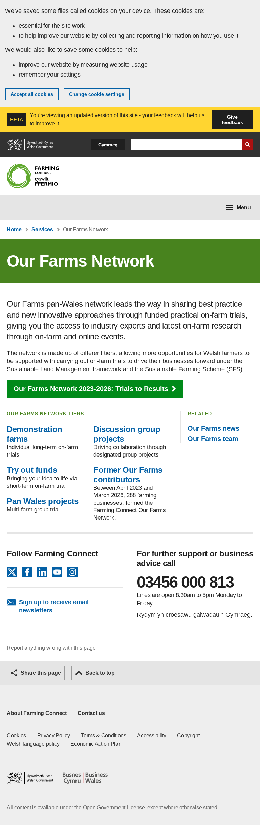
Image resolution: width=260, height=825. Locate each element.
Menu (244, 207)
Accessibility (151, 735)
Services (42, 229)
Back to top (100, 673)
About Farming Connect (37, 713)
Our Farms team (213, 438)
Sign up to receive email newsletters (54, 606)
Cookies (16, 735)
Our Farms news (213, 428)
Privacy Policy (53, 735)
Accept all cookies (31, 94)
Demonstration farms (34, 434)
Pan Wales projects (43, 501)
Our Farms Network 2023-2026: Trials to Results (91, 389)
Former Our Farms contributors (127, 474)
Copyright (188, 735)
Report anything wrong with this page (51, 648)
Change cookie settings (96, 94)
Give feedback (232, 119)
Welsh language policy (33, 744)
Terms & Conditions (103, 735)
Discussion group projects (126, 434)
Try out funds (32, 469)
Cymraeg (108, 144)
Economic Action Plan (95, 744)
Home (14, 229)
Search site (247, 144)
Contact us (91, 713)
